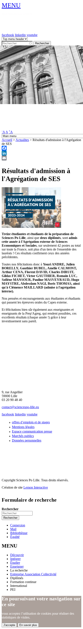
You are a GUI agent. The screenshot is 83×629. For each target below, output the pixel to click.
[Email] (41, 158)
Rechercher (10, 509)
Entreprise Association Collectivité (33, 574)
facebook (8, 35)
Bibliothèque (18, 533)
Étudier (15, 562)
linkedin (20, 35)
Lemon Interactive (35, 487)
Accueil (7, 140)
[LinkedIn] (41, 153)
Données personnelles (26, 440)
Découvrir (17, 555)
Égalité (15, 537)
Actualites (22, 140)
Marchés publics (23, 436)
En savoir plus (28, 625)
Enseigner (17, 566)
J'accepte (9, 625)
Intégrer (15, 559)
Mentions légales (23, 427)
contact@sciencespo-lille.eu (20, 407)
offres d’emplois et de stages (31, 422)
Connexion (17, 525)
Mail (13, 529)
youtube (32, 35)
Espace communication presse (32, 431)
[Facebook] (41, 148)
